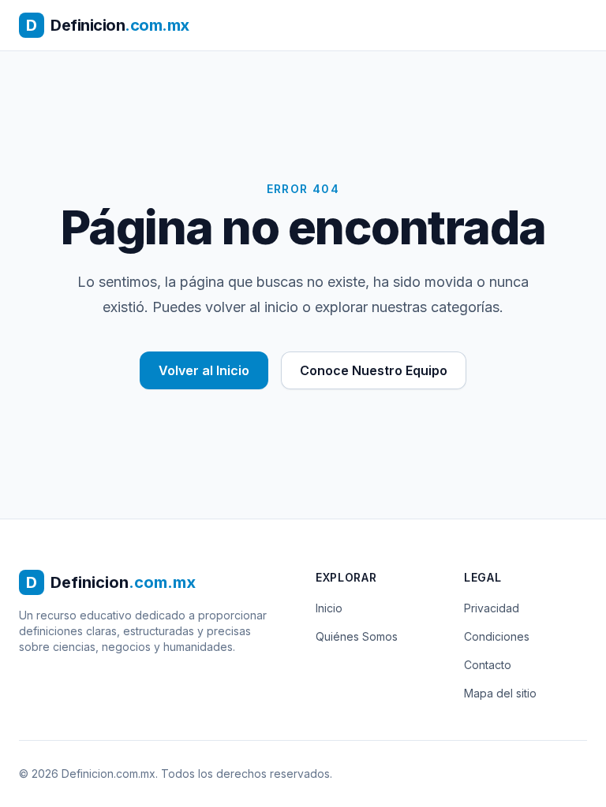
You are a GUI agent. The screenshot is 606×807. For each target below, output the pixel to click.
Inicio (329, 608)
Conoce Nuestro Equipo (373, 370)
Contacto (487, 664)
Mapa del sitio (500, 693)
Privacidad (491, 608)
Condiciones (496, 636)
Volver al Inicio (204, 370)
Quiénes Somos (357, 636)
